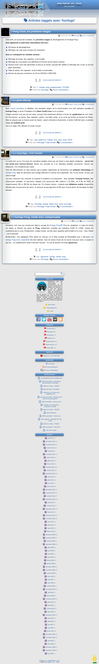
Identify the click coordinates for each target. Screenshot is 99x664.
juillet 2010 (50, 525)
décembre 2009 (50, 534)
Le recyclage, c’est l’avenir (27, 153)
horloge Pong (11, 173)
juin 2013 (50, 483)
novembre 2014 (50, 454)
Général (50, 338)
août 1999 (50, 644)
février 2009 (50, 560)
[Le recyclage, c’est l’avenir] (49, 196)
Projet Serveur (50, 344)
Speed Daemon (51, 412)
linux (55, 140)
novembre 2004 (50, 589)
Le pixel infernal (21, 100)
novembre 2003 (50, 599)
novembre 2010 (50, 518)
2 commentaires (89, 157)
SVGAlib (66, 87)
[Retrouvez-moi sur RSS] (60, 321)
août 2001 (50, 618)
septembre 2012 (50, 499)
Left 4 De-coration (51, 430)
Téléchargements (51, 308)
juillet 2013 (50, 480)
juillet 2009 (50, 547)
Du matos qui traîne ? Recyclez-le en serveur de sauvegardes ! (51, 397)
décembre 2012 (50, 489)
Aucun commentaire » (61, 90)
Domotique (50, 335)
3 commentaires (89, 104)
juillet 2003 (50, 602)
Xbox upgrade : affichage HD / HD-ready (51, 419)
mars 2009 (50, 557)
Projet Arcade (78, 104)
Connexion (51, 363)
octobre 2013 (51, 470)
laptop (51, 204)
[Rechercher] (62, 273)
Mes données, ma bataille (51, 389)
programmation (55, 87)
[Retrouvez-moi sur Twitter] (44, 321)
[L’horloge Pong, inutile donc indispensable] (49, 249)
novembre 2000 (50, 637)
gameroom (44, 257)
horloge (42, 87)
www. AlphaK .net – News (51, 662)
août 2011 (50, 512)
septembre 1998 (50, 650)
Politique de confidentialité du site (49, 660)
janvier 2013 (50, 486)
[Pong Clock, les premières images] (49, 80)
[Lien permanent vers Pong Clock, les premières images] (5, 32)
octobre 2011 (50, 505)
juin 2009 (50, 550)
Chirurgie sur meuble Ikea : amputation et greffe (51, 405)
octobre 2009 (51, 541)
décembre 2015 (50, 441)
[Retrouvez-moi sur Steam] (55, 321)
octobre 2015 (51, 448)
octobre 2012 (51, 496)
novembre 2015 (50, 444)
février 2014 (50, 464)
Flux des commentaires (51, 370)
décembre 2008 (50, 566)
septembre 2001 (50, 615)
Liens (51, 311)
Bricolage (76, 35)
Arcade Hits (50, 328)
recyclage (67, 204)
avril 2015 (50, 451)
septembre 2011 (50, 509)
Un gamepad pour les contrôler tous (51, 378)
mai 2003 (50, 605)
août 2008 (50, 576)
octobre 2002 (51, 608)
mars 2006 (50, 583)
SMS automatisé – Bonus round (51, 401)
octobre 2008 (51, 573)
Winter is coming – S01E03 (51, 386)
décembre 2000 (50, 634)
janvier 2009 (50, 563)
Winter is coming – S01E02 (51, 409)
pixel (60, 140)
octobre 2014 (51, 457)
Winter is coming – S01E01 (51, 423)
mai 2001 (50, 624)
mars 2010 (50, 528)
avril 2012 (50, 502)
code (36, 140)
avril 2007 (50, 579)
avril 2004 (50, 592)
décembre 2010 (50, 515)
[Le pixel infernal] (49, 132)
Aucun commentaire (88, 35)
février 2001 (50, 631)
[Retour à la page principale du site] (49, 5)
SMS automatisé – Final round (51, 416)
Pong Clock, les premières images (31, 31)
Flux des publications (51, 367)
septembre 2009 (50, 544)
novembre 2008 (50, 570)
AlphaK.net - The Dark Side (51, 355)
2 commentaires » (66, 206)
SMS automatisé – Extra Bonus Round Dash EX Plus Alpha (51, 382)
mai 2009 (50, 554)
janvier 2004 (50, 595)
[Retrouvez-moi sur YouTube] (49, 321)
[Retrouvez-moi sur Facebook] (38, 321)
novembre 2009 (50, 538)
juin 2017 (50, 438)
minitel (58, 257)
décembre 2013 (50, 467)
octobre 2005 (51, 586)
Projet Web (50, 348)
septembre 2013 (50, 473)
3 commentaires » (66, 142)
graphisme (42, 140)
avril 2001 (50, 628)
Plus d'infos (51, 304)
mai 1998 (50, 653)
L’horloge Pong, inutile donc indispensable (36, 217)
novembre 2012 (50, 493)
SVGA (69, 140)
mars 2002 (50, 611)
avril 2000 (50, 640)
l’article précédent (17, 108)
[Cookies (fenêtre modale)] (94, 658)
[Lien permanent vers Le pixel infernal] (5, 101)
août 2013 (50, 476)
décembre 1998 (50, 647)
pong (47, 87)
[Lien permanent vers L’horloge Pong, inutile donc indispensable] (5, 218)
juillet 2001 (50, 621)
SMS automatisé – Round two (51, 427)
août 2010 (50, 521)
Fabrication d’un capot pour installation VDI (51, 393)
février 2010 (50, 531)
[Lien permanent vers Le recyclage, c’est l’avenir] (5, 154)
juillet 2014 (50, 460)
